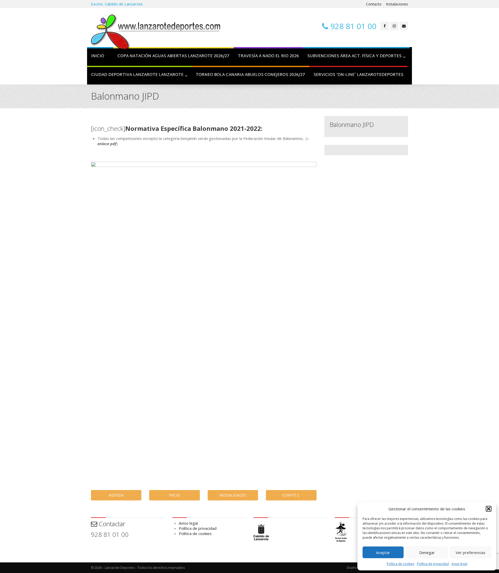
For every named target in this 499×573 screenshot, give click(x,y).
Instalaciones (397, 4)
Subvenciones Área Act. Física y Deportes (354, 56)
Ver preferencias (470, 552)
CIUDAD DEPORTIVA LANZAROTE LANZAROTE (137, 75)
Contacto (374, 4)
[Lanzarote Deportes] (156, 33)
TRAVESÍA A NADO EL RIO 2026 (268, 56)
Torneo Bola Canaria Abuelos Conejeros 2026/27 (250, 75)
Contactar (111, 523)
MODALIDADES (232, 495)
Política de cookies (400, 564)
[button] (488, 508)
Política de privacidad (433, 564)
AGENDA (116, 495)
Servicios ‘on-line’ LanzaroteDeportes (358, 75)
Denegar (427, 552)
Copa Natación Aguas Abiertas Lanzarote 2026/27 (173, 56)
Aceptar (383, 552)
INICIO (97, 56)
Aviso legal (459, 564)
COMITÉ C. (291, 495)
